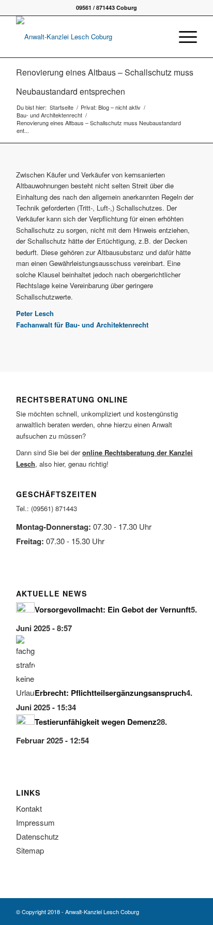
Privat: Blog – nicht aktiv (111, 107)
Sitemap (30, 850)
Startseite (61, 107)
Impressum (35, 822)
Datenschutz (37, 836)
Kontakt (29, 808)
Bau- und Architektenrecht (49, 115)
